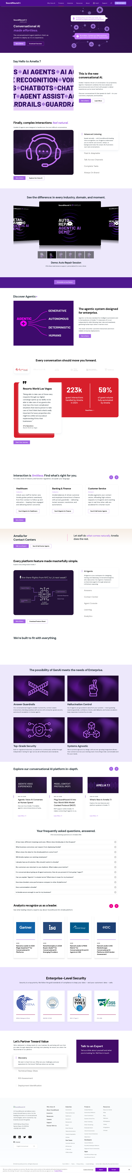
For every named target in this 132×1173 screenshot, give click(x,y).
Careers (49, 1119)
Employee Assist (88, 1127)
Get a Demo (19, 44)
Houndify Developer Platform (91, 1145)
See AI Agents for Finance (62, 511)
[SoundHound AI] (13, 3)
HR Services (69, 1146)
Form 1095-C (65, 1164)
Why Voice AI (51, 3)
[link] (83, 405)
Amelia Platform (88, 1110)
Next (117, 477)
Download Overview (35, 44)
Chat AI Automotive (89, 1131)
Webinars (105, 1118)
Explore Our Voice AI (35, 178)
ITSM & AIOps (69, 1152)
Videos (105, 1124)
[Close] (129, 1170)
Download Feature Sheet (37, 621)
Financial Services (70, 1113)
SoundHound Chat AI (89, 1157)
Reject (101, 1169)
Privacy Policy (80, 1164)
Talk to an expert (120, 3)
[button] (111, 3)
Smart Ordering (88, 1121)
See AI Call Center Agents (98, 511)
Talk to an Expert (21, 546)
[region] (66, 1170)
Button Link (20, 937)
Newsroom (50, 1116)
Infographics (106, 1127)
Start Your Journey (22, 442)
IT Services (68, 1149)
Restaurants (69, 1122)
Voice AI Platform (88, 1143)
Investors (50, 1113)
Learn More (98, 101)
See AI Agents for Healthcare (27, 511)
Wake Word (87, 1137)
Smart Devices (69, 1128)
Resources (79, 3)
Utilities (67, 1137)
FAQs (104, 1112)
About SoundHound (53, 1110)
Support (104, 3)
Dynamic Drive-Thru (89, 1118)
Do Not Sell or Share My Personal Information (107, 1164)
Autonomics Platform (89, 1112)
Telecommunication (71, 1131)
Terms (73, 1164)
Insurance (68, 1119)
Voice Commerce (88, 1115)
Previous (111, 477)
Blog (104, 1115)
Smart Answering (88, 1124)
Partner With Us (52, 1126)
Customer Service (70, 1143)
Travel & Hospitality (71, 1134)
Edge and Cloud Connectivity (91, 1148)
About (88, 3)
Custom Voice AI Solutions (91, 1134)
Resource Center (107, 1110)
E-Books (105, 1130)
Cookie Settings (90, 1164)
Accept (114, 1169)
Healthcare (68, 1116)
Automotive (68, 1110)
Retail (67, 1125)
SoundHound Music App (90, 1154)
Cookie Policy (58, 1171)
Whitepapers (106, 1121)
